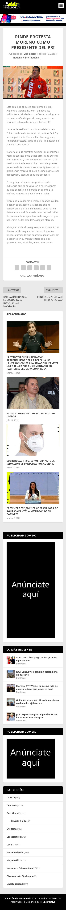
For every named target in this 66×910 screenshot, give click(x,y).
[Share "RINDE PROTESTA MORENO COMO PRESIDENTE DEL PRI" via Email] (42, 268)
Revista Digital (19, 820)
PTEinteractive (47, 901)
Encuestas (12, 828)
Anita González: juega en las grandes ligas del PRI (36, 659)
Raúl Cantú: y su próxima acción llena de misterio (37, 673)
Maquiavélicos (14, 860)
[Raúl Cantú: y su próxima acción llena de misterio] (11, 674)
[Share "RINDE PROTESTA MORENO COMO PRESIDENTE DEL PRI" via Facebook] (17, 268)
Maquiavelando (15, 852)
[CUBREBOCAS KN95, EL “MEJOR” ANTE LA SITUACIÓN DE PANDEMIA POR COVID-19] (33, 440)
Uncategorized (15, 883)
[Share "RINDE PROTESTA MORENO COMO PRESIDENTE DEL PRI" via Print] (49, 268)
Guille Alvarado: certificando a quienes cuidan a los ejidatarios (37, 702)
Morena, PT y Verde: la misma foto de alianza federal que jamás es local (37, 687)
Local (9, 844)
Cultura (11, 797)
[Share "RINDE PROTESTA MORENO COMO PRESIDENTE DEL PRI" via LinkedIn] (36, 268)
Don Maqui (21, 663)
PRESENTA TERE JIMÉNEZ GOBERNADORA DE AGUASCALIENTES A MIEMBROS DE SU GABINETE (32, 511)
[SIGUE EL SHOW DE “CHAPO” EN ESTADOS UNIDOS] (33, 393)
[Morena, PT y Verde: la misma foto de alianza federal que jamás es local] (11, 688)
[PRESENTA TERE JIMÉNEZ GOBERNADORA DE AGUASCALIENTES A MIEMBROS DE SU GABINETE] (33, 488)
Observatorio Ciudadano (20, 876)
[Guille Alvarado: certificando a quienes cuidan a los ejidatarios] (11, 702)
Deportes (12, 805)
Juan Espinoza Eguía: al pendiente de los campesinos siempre (36, 716)
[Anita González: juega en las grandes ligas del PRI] (11, 660)
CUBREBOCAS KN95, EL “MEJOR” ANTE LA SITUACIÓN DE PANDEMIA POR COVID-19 (31, 462)
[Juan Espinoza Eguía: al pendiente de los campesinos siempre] (11, 717)
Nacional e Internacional (26, 57)
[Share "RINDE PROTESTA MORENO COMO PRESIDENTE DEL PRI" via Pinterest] (30, 268)
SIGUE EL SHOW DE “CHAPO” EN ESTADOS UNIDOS (31, 415)
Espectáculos (14, 836)
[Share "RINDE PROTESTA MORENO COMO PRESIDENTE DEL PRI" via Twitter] (23, 268)
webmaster (30, 53)
